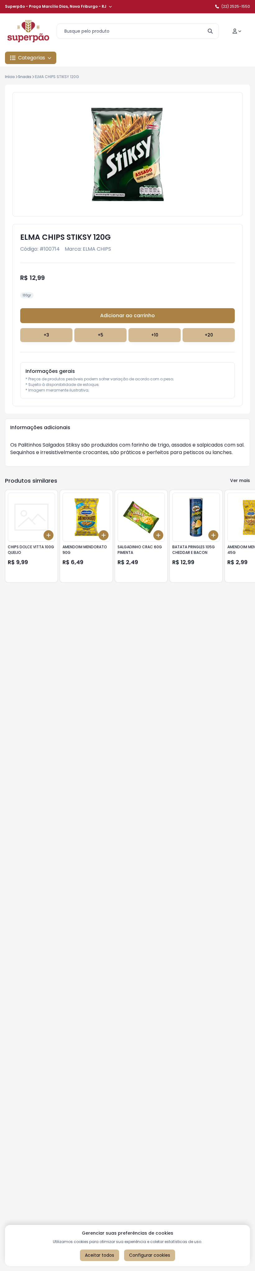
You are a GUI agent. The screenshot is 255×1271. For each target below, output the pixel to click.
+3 (46, 335)
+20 (209, 335)
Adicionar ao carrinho (127, 315)
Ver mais (240, 480)
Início (10, 76)
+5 (100, 335)
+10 (154, 335)
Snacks (24, 76)
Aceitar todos (99, 1255)
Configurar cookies (149, 1255)
